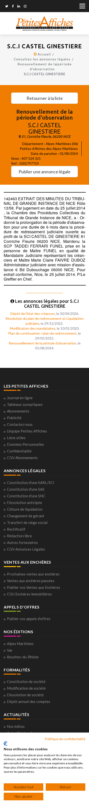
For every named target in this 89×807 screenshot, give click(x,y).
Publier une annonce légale (44, 171)
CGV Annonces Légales (26, 549)
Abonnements (18, 411)
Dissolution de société (25, 695)
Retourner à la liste (44, 98)
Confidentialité (19, 451)
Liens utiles (16, 437)
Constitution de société (26, 681)
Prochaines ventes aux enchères (33, 574)
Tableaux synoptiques (25, 404)
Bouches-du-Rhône (23, 657)
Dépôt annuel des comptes (28, 701)
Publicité (14, 417)
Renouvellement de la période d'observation (42, 343)
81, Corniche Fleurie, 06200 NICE (46, 137)
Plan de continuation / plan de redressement (42, 333)
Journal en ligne (20, 397)
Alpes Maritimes (20, 643)
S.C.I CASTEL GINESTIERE (44, 128)
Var (10, 650)
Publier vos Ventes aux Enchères (33, 587)
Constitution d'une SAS (25, 489)
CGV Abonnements (22, 457)
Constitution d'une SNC (26, 496)
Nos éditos (16, 726)
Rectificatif (16, 529)
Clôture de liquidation (25, 509)
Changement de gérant (25, 516)
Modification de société (26, 688)
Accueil (44, 54)
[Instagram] (25, 6)
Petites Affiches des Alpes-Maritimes (49, 148)
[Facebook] (12, 6)
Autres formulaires (22, 542)
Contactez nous (20, 424)
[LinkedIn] (19, 6)
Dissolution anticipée (24, 502)
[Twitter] (7, 6)
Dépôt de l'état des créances (32, 313)
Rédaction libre (19, 536)
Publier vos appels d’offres (28, 618)
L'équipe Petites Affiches (27, 431)
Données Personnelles (25, 444)
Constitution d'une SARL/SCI (30, 482)
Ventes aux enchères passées (30, 580)
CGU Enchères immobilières (29, 594)
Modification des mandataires (32, 328)
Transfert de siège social (27, 522)
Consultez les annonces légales (42, 59)
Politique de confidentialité (65, 739)
